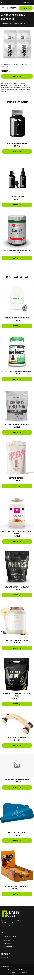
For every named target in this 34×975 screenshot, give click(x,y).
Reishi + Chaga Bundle (17, 197)
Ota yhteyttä (16, 970)
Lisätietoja (17, 76)
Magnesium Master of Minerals (17, 143)
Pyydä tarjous (26, 8)
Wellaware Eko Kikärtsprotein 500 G (17, 425)
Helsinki (4, 2)
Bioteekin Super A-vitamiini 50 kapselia (17, 250)
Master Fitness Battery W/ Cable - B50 (17, 779)
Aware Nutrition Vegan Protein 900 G (17, 318)
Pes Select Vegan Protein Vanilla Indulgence (17, 371)
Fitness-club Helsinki (10, 937)
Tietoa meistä (8, 943)
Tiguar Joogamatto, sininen (17, 833)
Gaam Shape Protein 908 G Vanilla (17, 640)
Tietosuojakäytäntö (13, 972)
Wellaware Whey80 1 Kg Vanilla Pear (17, 587)
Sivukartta (23, 972)
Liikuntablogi (8, 947)
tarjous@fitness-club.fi (27, 2)
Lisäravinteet (13, 64)
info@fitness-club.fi (8, 958)
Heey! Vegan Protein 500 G (17, 478)
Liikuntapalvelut (9, 940)
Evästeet (23, 970)
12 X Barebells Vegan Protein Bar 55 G (17, 886)
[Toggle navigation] (3, 8)
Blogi (9, 970)
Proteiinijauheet (22, 64)
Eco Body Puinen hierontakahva (17, 737)
